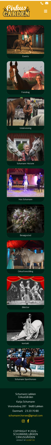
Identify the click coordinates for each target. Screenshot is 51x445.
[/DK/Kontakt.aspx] (25, 326)
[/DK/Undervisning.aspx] (25, 111)
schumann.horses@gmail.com (26, 415)
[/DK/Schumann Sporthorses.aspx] (25, 362)
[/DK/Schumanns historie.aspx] (25, 147)
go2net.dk (30, 440)
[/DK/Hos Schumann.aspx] (25, 182)
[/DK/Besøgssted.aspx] (25, 218)
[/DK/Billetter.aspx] (25, 290)
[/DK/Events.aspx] (25, 39)
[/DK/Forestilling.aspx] (25, 254)
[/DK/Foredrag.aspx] (25, 75)
